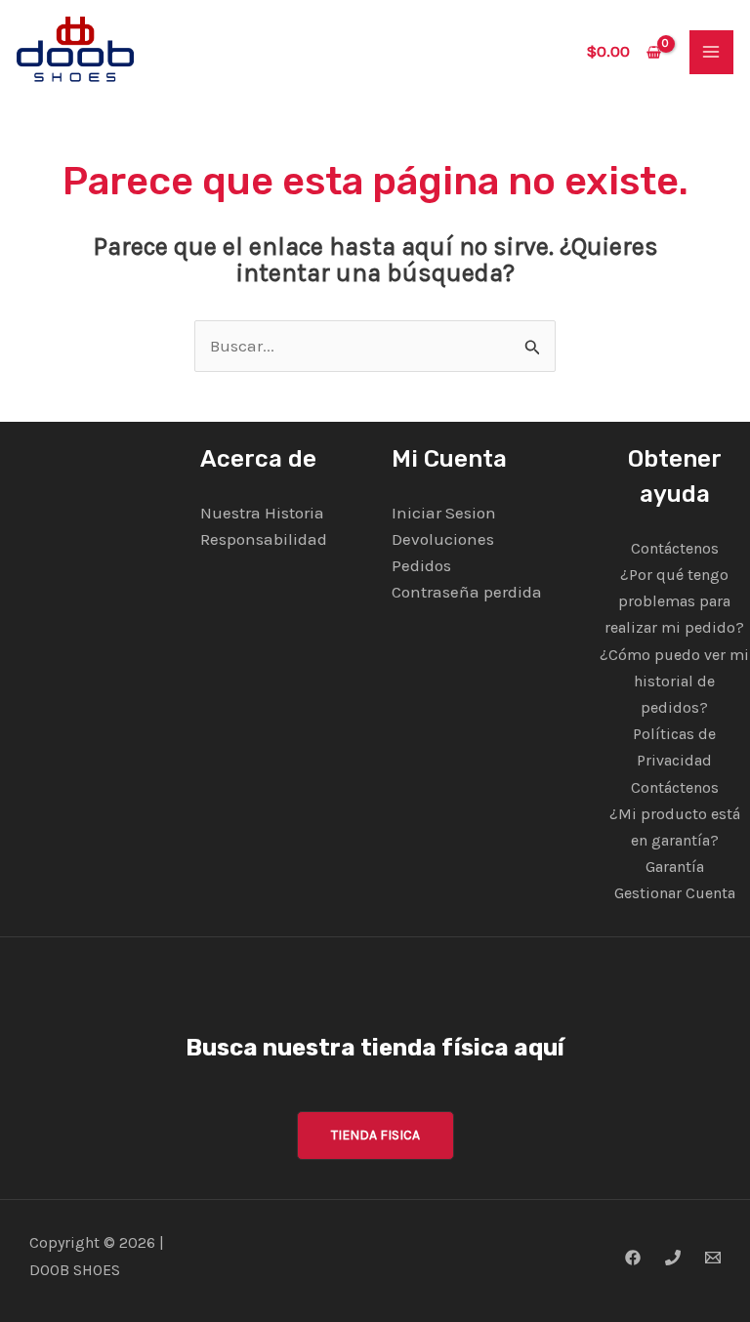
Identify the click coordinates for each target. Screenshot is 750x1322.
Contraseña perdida (467, 591)
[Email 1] (713, 1257)
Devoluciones (443, 539)
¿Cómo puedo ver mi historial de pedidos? (674, 681)
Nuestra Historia (262, 512)
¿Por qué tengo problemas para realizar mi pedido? (674, 601)
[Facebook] (633, 1257)
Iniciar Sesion (444, 512)
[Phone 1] (673, 1257)
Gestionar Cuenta (674, 893)
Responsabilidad (263, 539)
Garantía (675, 866)
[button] (375, 1135)
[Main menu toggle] (711, 52)
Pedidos (421, 565)
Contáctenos (675, 548)
